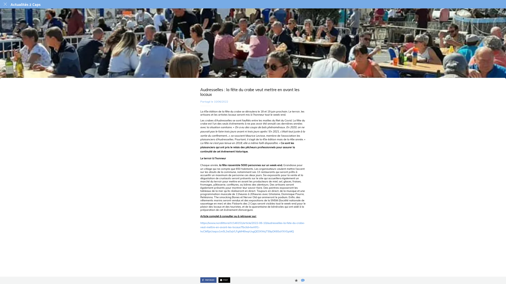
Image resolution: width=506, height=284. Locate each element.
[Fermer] (5, 4)
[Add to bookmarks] (296, 280)
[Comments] (302, 280)
